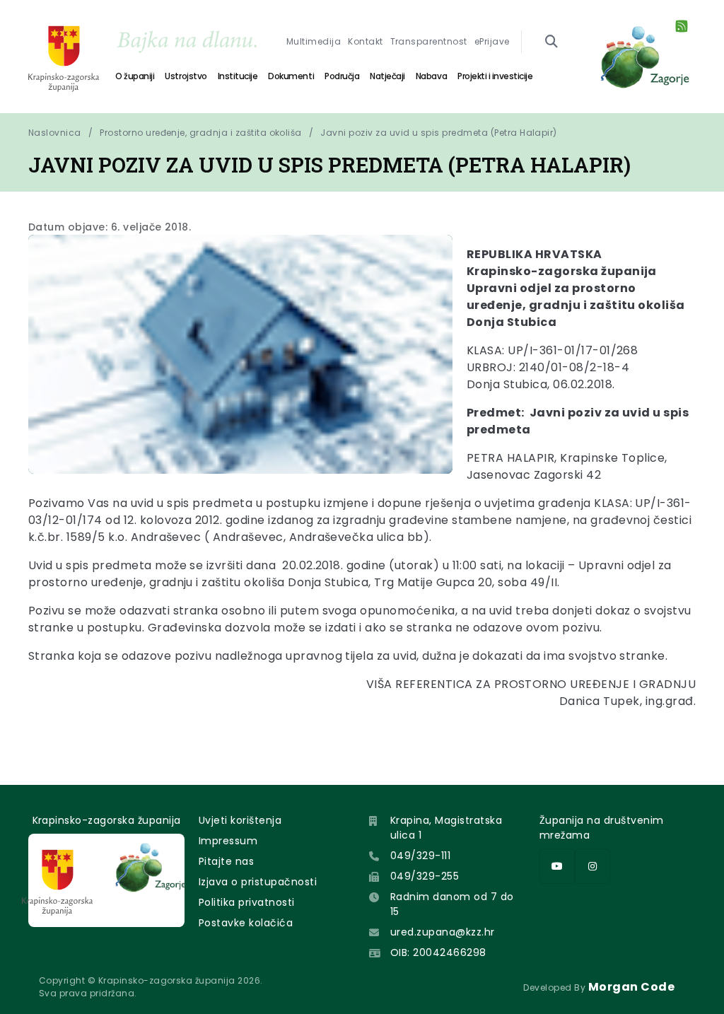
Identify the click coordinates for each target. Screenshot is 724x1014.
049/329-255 (424, 876)
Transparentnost (428, 41)
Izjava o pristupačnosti (258, 882)
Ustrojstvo (185, 76)
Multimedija (313, 41)
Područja (342, 76)
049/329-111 (420, 856)
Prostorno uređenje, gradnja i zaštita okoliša (201, 132)
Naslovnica (54, 132)
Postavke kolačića (246, 923)
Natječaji (387, 76)
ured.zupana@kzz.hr (442, 932)
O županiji (134, 76)
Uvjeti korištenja (240, 820)
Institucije (238, 76)
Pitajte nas (226, 861)
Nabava (431, 76)
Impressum (228, 841)
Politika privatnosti (247, 902)
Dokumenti (291, 76)
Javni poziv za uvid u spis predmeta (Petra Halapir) (438, 132)
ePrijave (492, 41)
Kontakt (365, 41)
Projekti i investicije (494, 76)
